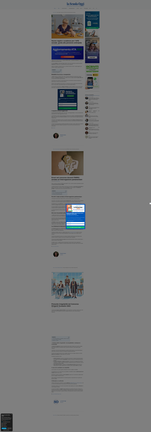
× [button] (11, 414)
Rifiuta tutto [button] (9, 428)
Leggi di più (7, 420)
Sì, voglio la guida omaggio (75, 227)
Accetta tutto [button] (4, 428)
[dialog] (7, 422)
